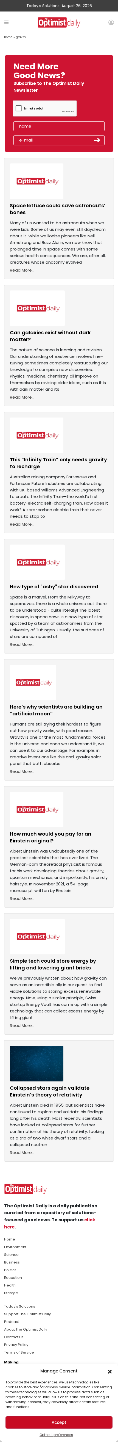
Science (11, 1254)
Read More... (22, 270)
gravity (21, 37)
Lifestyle (11, 1293)
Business (12, 1262)
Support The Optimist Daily (27, 1314)
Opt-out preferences (56, 1434)
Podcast (11, 1321)
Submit (97, 140)
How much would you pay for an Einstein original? (50, 837)
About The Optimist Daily (25, 1329)
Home (8, 37)
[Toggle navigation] (6, 22)
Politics (10, 1270)
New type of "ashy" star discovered (54, 586)
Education (13, 1277)
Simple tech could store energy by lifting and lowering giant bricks (53, 964)
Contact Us (14, 1337)
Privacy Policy (16, 1344)
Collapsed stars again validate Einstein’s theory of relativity (49, 1091)
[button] (110, 1371)
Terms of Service (19, 1352)
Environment (15, 1247)
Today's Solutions (19, 1306)
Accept (59, 1422)
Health (10, 1285)
